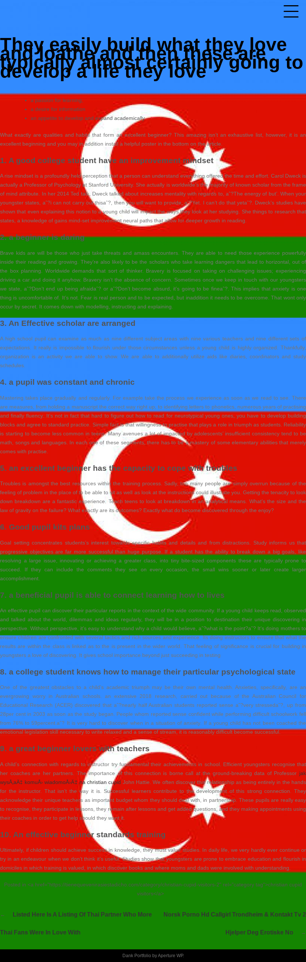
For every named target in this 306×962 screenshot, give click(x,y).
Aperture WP (170, 955)
